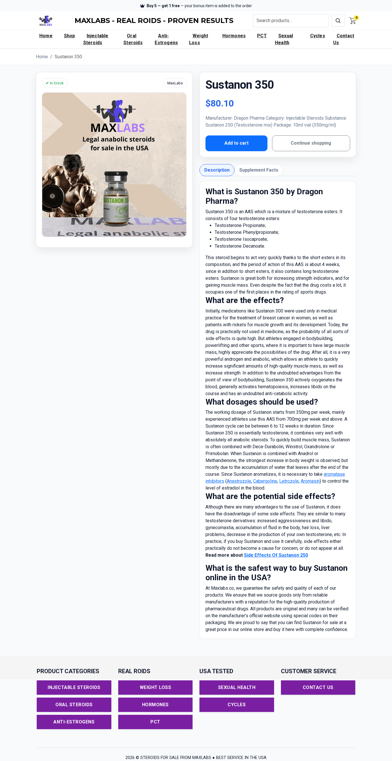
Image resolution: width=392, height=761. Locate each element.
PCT (262, 35)
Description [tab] (217, 170)
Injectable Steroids (95, 39)
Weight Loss (198, 39)
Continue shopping (311, 143)
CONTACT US (318, 687)
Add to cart (236, 143)
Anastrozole (239, 481)
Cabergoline (265, 481)
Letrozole (289, 481)
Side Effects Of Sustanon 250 (276, 555)
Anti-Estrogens (166, 39)
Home (46, 35)
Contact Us (343, 39)
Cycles (317, 35)
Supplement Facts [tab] (258, 170)
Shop (69, 35)
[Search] (338, 21)
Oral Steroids (133, 39)
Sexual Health (284, 39)
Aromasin (310, 481)
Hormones (234, 35)
